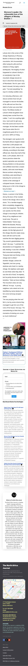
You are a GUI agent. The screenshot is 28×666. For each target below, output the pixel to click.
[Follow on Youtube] (9, 640)
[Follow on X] (7, 640)
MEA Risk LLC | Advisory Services (11, 661)
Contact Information (8, 650)
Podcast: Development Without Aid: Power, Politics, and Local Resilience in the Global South (13, 353)
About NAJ (5, 647)
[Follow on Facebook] (4, 640)
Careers (5, 653)
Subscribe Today (7, 655)
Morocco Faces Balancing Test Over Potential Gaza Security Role (14, 437)
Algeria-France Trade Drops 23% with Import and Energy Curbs (13, 408)
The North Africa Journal (16, 500)
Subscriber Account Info (9, 658)
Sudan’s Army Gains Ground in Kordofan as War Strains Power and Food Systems (13, 464)
